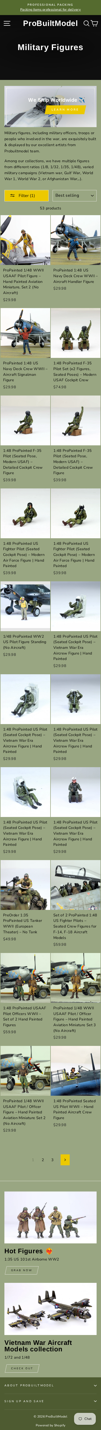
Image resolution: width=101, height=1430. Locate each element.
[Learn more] (50, 106)
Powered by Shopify (51, 1425)
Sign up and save (24, 1401)
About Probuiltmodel (29, 1385)
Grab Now (21, 1270)
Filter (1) (26, 196)
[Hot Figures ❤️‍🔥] (50, 1217)
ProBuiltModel (50, 23)
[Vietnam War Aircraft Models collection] (50, 1309)
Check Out (22, 1368)
